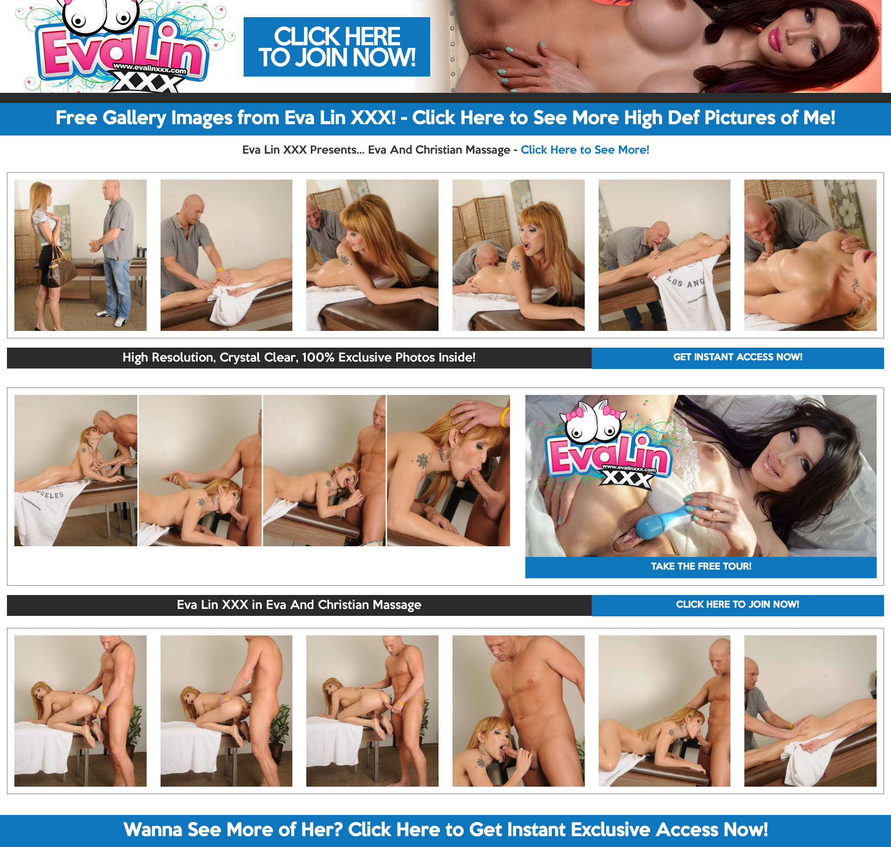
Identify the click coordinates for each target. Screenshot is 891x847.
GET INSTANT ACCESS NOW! (737, 358)
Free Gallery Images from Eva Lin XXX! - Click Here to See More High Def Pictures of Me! (445, 118)
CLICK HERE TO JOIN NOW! (737, 605)
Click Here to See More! (585, 150)
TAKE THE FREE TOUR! (701, 567)
